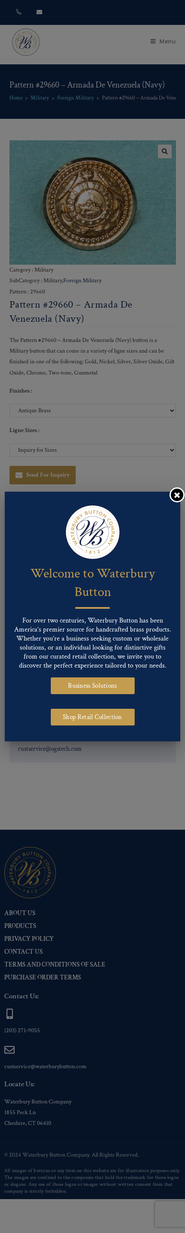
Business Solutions (92, 686)
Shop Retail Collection (92, 717)
